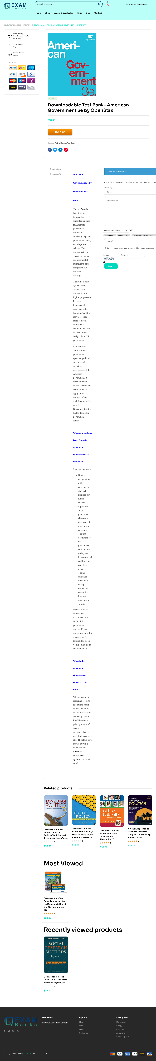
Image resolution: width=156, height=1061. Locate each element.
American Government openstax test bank (81, 755)
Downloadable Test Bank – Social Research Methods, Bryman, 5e (55, 980)
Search (99, 4)
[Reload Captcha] (110, 262)
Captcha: (106, 255)
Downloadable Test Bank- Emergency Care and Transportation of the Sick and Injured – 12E (55, 904)
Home (6, 25)
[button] (136, 4)
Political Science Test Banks (21, 25)
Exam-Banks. (27, 1054)
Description (55, 169)
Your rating (108, 188)
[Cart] (108, 4)
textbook (82, 209)
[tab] (55, 169)
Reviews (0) (55, 174)
